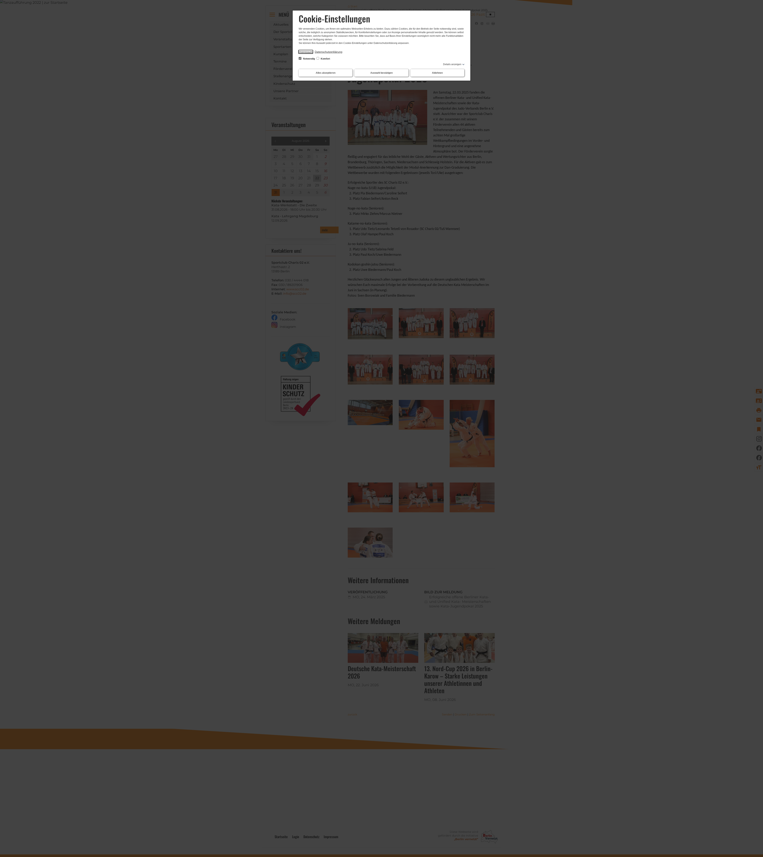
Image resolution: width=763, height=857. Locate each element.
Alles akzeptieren (325, 72)
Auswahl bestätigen (381, 72)
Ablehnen (437, 72)
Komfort (325, 58)
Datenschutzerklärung (328, 51)
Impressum (306, 51)
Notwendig (309, 58)
